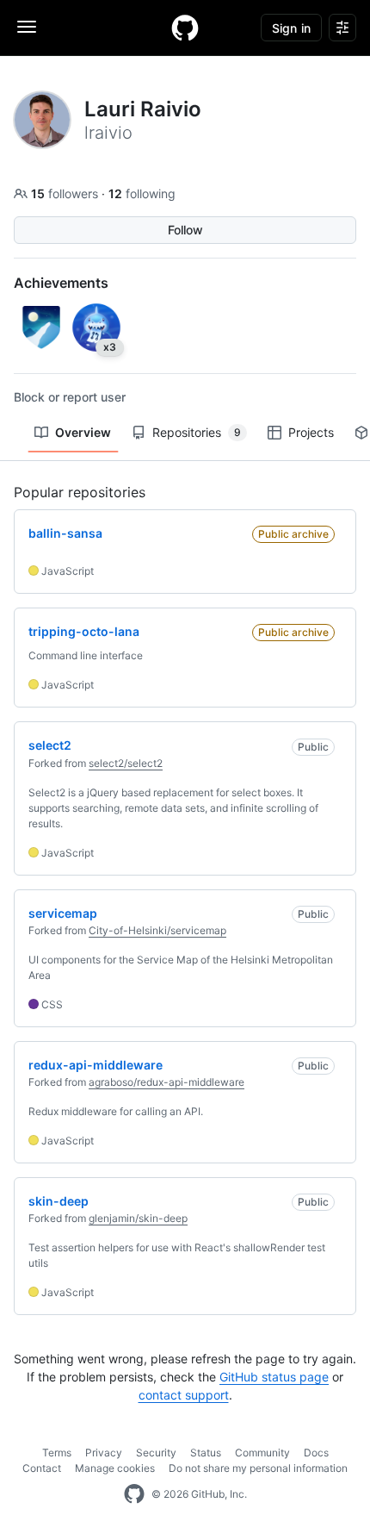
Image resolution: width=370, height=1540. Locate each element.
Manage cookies (115, 1468)
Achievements (61, 282)
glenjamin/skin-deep (138, 1218)
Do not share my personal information (258, 1468)
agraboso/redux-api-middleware (166, 1082)
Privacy (103, 1452)
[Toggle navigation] (27, 27)
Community (262, 1452)
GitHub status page (274, 1376)
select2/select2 (126, 763)
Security (156, 1452)
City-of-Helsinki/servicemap (157, 930)
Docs (316, 1452)
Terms (56, 1452)
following (142, 193)
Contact (41, 1468)
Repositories (196, 432)
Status (205, 1452)
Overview (83, 432)
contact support (184, 1394)
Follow (185, 229)
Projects (311, 432)
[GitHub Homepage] (134, 1494)
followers (66, 193)
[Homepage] (185, 27)
